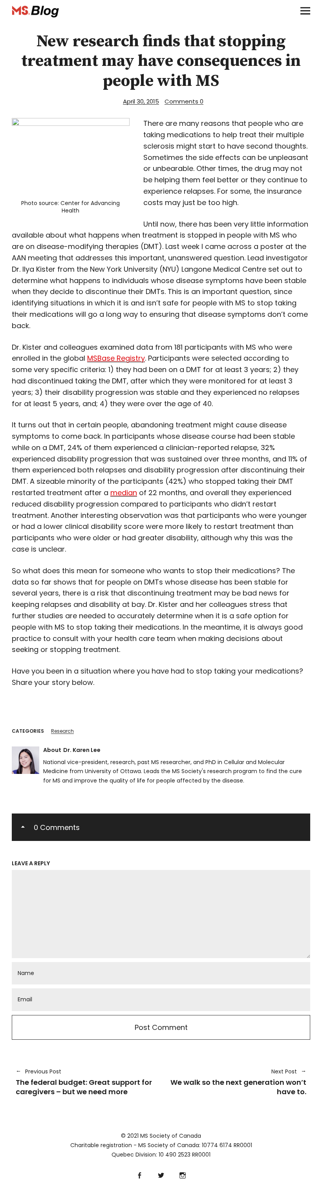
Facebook (139, 1174)
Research (62, 731)
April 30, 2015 (141, 101)
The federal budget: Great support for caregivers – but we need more (84, 1082)
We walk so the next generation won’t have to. (237, 1082)
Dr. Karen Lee (82, 750)
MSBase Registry (116, 358)
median (123, 493)
